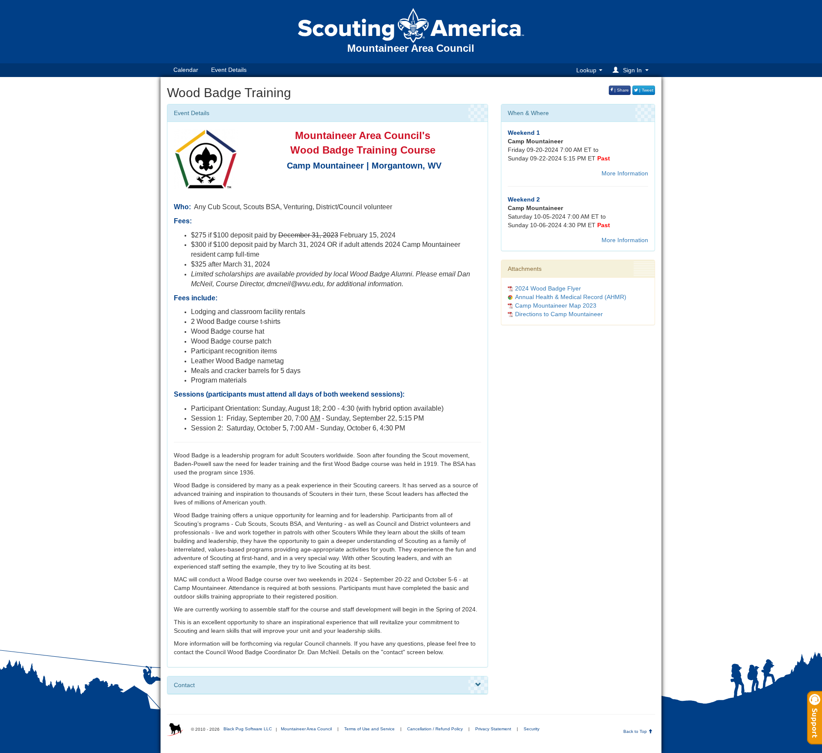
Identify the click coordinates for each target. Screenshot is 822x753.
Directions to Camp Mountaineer (559, 314)
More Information (625, 173)
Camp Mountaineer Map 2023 (555, 305)
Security (531, 728)
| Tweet (645, 90)
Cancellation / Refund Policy (435, 728)
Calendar (185, 69)
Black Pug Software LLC (247, 728)
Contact (184, 685)
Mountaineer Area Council (306, 728)
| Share (621, 90)
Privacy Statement (493, 728)
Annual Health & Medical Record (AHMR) (570, 296)
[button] (632, 70)
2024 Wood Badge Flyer (548, 288)
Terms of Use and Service (369, 728)
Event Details (229, 69)
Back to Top (635, 731)
